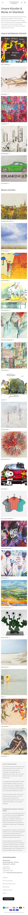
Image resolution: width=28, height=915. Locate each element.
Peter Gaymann (5, 310)
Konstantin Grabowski (6, 340)
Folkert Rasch (4, 667)
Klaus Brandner (5, 280)
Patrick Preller (4, 637)
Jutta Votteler (4, 726)
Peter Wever (4, 756)
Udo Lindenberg (5, 64)
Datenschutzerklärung (8, 880)
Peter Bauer (4, 94)
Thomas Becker (5, 251)
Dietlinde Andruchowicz (7, 221)
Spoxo (2, 697)
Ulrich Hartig (4, 370)
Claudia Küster (5, 429)
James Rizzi (4, 124)
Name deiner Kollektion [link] (7, 518)
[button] (2, 2)
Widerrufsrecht (6, 887)
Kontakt (4, 893)
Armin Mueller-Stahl (6, 548)
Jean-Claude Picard (6, 607)
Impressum (5, 877)
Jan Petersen (4, 183)
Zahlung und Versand (7, 890)
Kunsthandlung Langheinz (12, 912)
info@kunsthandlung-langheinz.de (14, 872)
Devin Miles (4, 489)
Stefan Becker (4, 153)
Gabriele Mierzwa (5, 459)
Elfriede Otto (4, 578)
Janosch (3, 400)
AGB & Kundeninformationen (9, 883)
